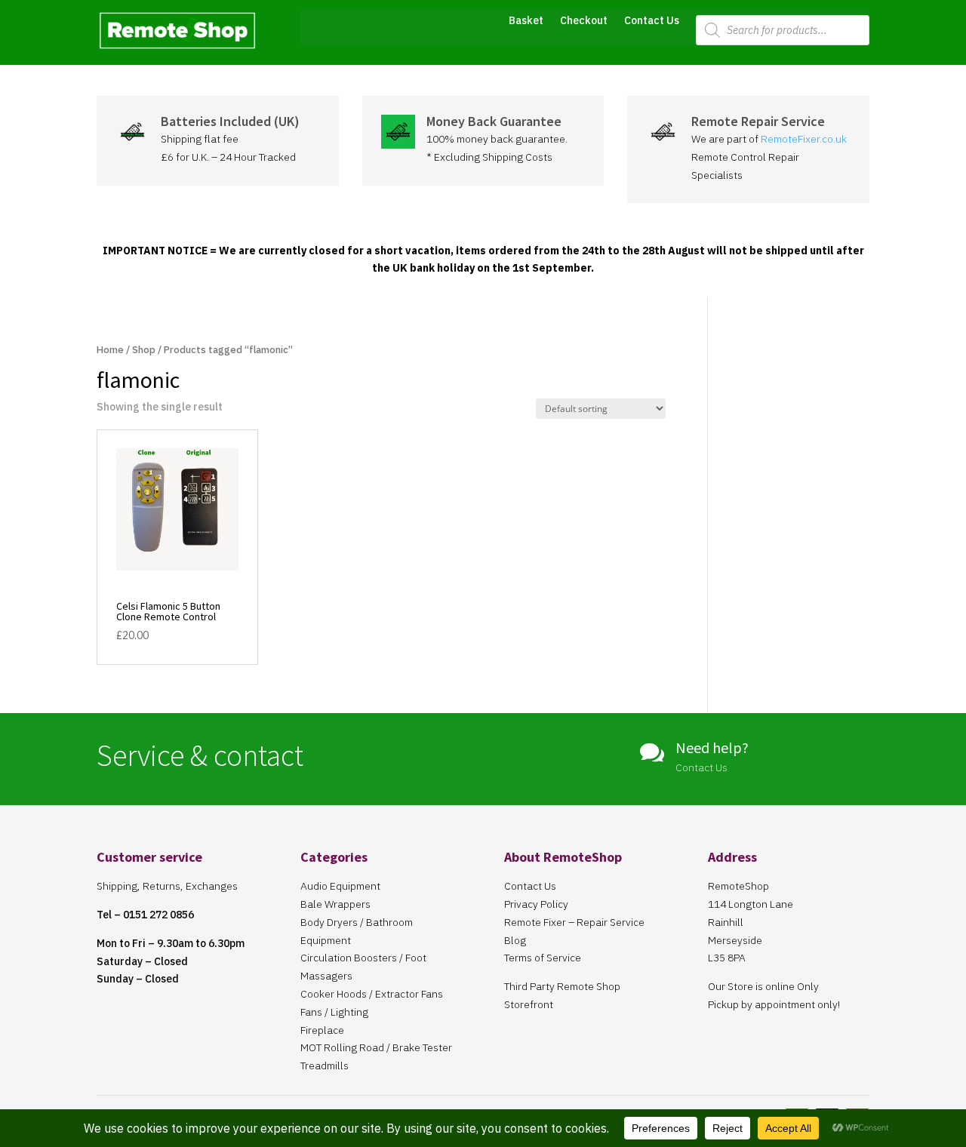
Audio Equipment (340, 886)
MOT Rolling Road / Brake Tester (376, 1047)
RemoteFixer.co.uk (804, 139)
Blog (515, 940)
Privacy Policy (536, 904)
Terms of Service (542, 957)
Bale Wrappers (335, 904)
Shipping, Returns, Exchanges (167, 886)
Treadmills (324, 1065)
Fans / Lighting (334, 1012)
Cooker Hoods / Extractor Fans (371, 994)
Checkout (584, 21)
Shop (143, 349)
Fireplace (322, 1030)
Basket (526, 21)
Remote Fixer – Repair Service (574, 922)
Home (110, 349)
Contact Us (651, 21)
